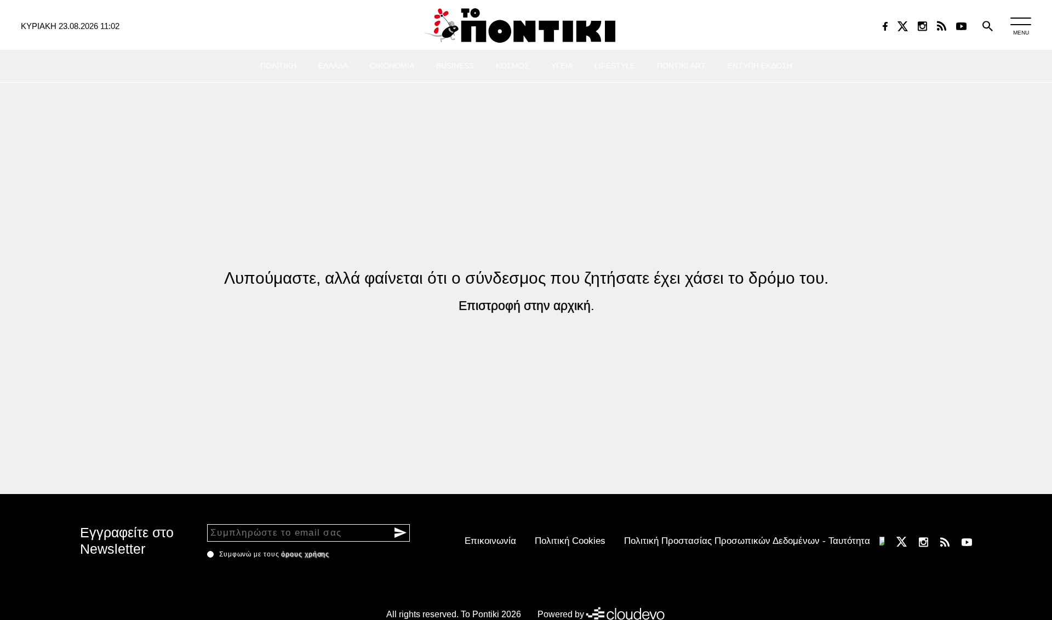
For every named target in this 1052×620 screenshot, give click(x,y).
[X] (902, 26)
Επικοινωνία (490, 541)
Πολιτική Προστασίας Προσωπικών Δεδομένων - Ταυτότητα (747, 541)
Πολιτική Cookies (570, 541)
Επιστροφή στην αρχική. (526, 305)
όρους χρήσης (305, 554)
